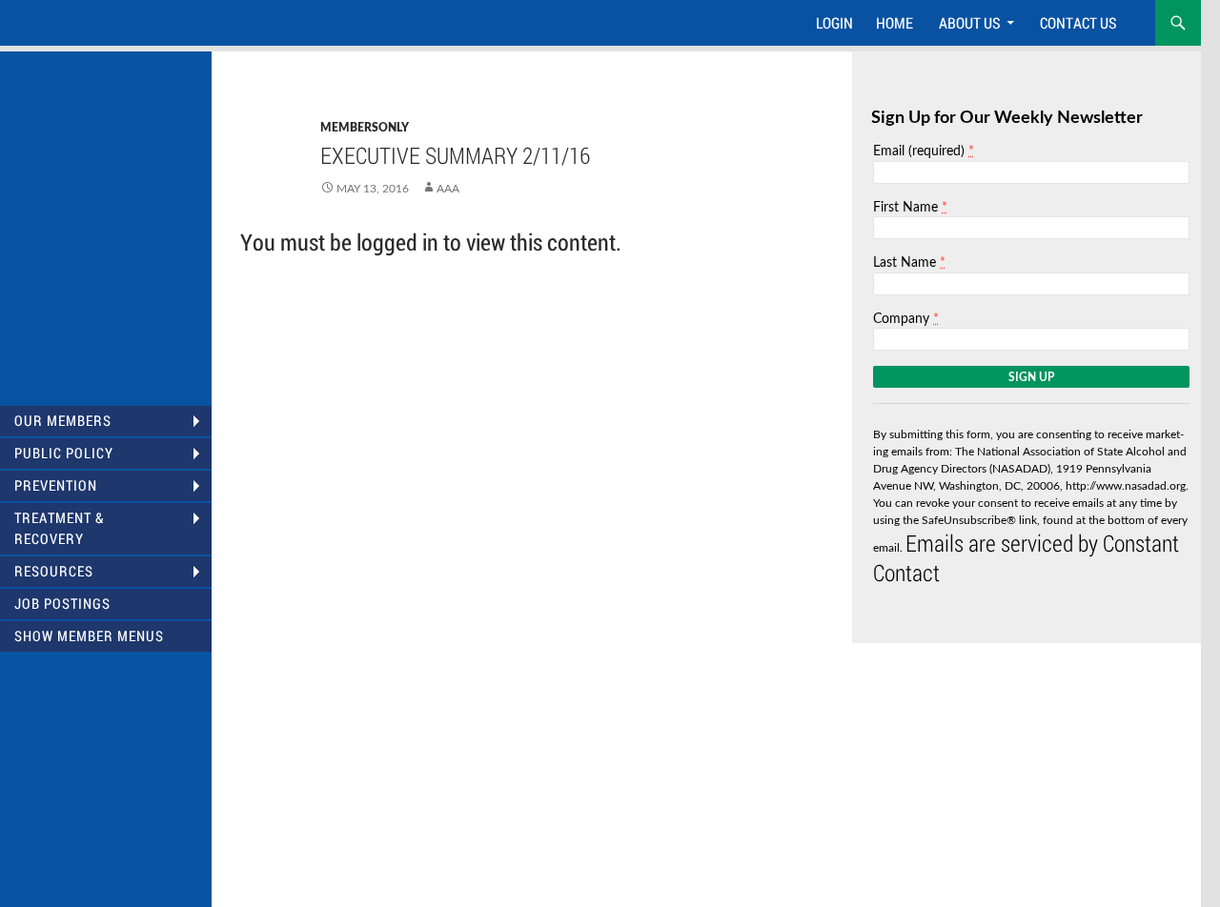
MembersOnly (364, 127)
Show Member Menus (89, 636)
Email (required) (923, 151)
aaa (448, 188)
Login (834, 22)
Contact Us (1078, 22)
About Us (970, 22)
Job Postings (62, 604)
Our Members (63, 421)
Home (894, 22)
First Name (910, 207)
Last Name (909, 262)
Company (906, 319)
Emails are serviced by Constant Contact (1026, 558)
